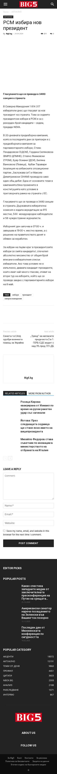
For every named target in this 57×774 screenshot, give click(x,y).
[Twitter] (13, 41)
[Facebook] (6, 41)
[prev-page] (5, 458)
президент (27, 295)
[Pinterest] (21, 41)
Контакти (29, 758)
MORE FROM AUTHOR (40, 393)
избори (15, 295)
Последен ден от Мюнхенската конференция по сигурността (33, 632)
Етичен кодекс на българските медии (28, 764)
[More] (35, 41)
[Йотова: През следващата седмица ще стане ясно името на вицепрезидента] (11, 424)
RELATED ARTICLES (15, 393)
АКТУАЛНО (17, 11)
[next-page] (10, 458)
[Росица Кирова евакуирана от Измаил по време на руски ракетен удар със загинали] (11, 405)
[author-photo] (28, 373)
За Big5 (11, 758)
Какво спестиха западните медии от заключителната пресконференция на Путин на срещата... (36, 592)
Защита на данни (40, 761)
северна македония (13, 298)
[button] (5, 4)
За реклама (41, 758)
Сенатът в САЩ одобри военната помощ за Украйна (13, 339)
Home (6, 11)
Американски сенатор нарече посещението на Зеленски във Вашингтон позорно (37, 613)
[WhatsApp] (28, 41)
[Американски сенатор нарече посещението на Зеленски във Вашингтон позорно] (11, 612)
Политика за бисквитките (17, 761)
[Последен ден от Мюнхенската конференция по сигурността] (11, 631)
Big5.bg (9, 33)
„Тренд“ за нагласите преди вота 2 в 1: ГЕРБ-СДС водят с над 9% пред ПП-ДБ (42, 341)
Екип (19, 758)
